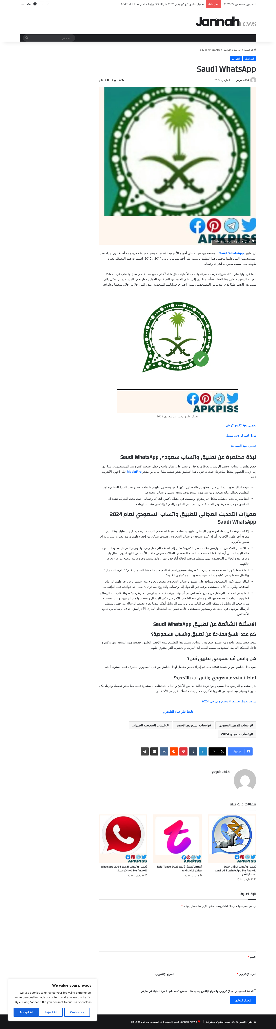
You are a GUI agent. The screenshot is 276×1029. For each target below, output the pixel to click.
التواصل (227, 49)
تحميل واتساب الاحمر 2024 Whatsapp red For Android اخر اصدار (124, 868)
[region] (52, 1000)
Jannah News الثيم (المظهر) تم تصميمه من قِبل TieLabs (164, 1021)
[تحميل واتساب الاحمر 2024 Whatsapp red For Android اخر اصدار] (123, 838)
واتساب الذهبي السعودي (235, 725)
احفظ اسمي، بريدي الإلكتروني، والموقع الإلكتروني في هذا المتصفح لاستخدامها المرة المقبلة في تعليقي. (196, 991)
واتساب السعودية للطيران (149, 725)
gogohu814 (242, 80)
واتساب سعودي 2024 (236, 734)
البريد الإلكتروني (246, 974)
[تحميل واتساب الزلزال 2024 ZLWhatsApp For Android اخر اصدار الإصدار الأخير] (232, 838)
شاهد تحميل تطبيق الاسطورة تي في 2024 (228, 701)
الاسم (252, 956)
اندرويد (237, 49)
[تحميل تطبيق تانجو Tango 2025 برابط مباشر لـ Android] (177, 838)
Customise (77, 1012)
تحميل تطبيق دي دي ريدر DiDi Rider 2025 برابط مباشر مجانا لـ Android (163, 4)
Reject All (51, 1012)
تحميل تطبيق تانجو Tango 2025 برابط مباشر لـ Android (179, 868)
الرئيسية (249, 49)
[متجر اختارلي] (226, 21)
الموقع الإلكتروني (164, 974)
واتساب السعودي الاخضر (192, 725)
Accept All (26, 1012)
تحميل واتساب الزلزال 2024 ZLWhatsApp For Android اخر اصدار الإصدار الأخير (235, 870)
